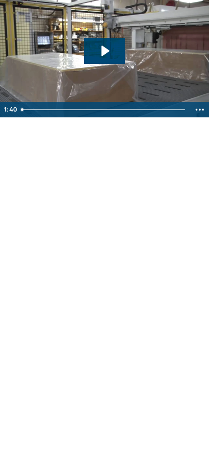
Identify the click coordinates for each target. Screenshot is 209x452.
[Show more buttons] (200, 109)
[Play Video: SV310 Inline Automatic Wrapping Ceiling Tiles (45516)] (104, 51)
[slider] (104, 109)
